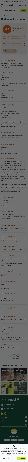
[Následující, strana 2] (18, 355)
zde (12, 455)
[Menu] (2, 5)
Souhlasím (22, 458)
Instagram (5, 413)
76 (14, 355)
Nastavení (6, 458)
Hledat (23, 10)
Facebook (2, 413)
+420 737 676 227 (9, 408)
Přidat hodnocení (10, 51)
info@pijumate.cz (9, 404)
